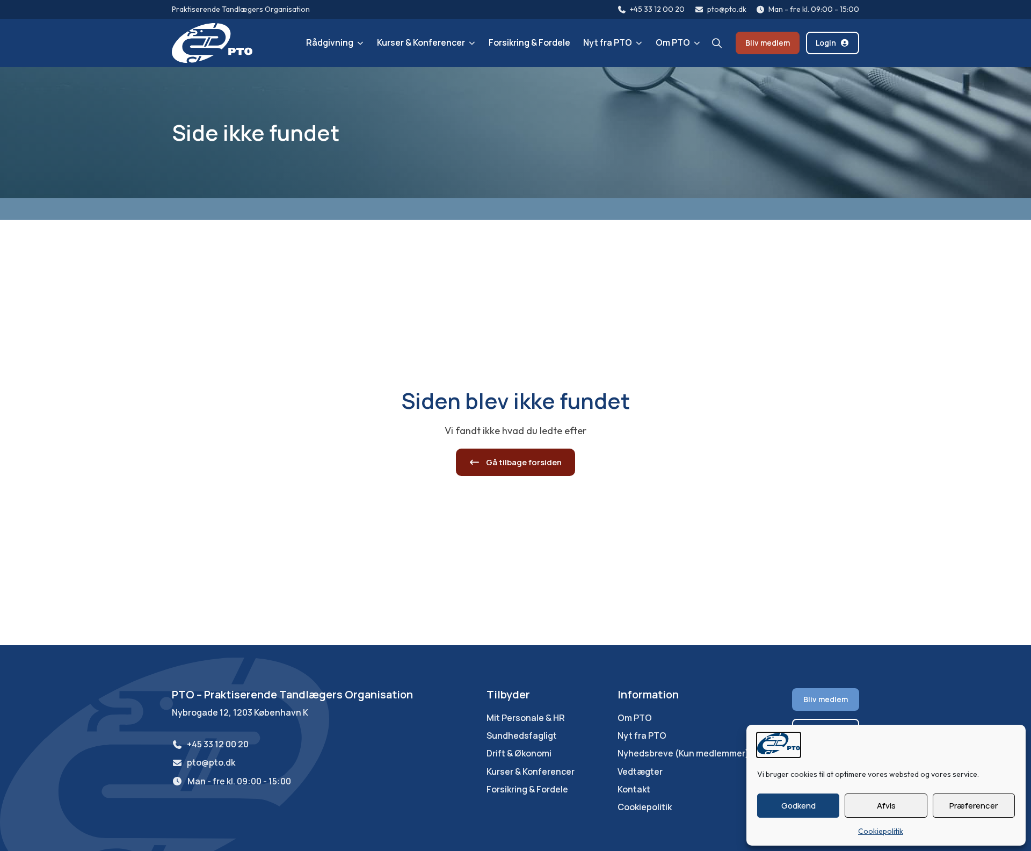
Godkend (798, 805)
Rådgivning (329, 43)
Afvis (886, 805)
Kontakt (634, 789)
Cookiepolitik (880, 831)
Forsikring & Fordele (529, 43)
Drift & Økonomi (519, 753)
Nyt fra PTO (607, 43)
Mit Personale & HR (526, 718)
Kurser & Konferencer (421, 43)
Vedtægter (640, 772)
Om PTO (673, 43)
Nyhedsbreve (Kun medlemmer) (683, 753)
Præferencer (973, 805)
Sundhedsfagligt (522, 736)
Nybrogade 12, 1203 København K (240, 712)
